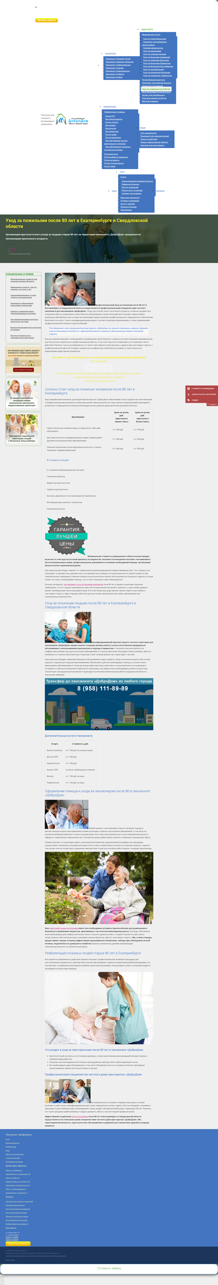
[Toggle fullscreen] (5, 1276)
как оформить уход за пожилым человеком (83, 584)
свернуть (213, 404)
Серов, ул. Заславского (14, 1170)
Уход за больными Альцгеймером (18, 1209)
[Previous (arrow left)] (1, 1280)
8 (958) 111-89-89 (46, 12)
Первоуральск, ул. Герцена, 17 (16, 1193)
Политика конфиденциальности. (17, 1256)
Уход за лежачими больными (16, 1213)
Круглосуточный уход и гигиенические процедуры (22, 337)
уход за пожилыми (79, 1116)
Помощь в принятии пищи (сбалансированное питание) (23, 312)
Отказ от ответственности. (40, 1256)
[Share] (3, 1276)
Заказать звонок (46, 20)
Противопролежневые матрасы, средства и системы (24, 320)
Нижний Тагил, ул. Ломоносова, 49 (18, 1174)
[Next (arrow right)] (3, 1280)
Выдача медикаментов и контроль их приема (26, 328)
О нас (8, 1139)
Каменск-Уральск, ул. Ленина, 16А (18, 1182)
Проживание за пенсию (14, 1162)
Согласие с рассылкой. (58, 1256)
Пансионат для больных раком (17, 1216)
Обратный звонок (18, 1243)
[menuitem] (102, 66)
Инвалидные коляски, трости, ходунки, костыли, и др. (24, 288)
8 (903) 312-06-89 (46, 15)
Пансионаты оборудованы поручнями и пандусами (22, 304)
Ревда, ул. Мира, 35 (12, 1178)
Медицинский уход (12, 1143)
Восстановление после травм (16, 1220)
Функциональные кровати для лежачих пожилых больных (24, 280)
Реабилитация (11, 1147)
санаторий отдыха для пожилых (64, 928)
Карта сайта (10, 1260)
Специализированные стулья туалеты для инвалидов (23, 296)
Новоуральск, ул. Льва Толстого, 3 (18, 1185)
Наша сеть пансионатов (14, 1154)
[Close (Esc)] (1, 1276)
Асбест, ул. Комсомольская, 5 (16, 1189)
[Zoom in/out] (8, 1276)
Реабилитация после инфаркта (17, 1224)
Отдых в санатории (13, 1158)
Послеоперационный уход (15, 1205)
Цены (8, 1150)
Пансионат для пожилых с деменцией (19, 1201)
